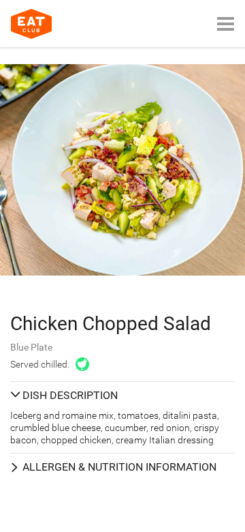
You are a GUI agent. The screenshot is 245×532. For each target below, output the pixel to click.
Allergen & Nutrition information (119, 466)
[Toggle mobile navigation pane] (225, 23)
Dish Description (70, 395)
